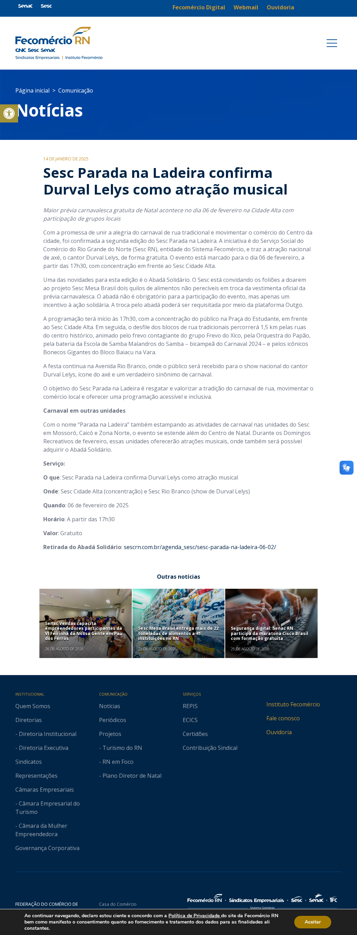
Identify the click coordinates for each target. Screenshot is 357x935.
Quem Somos (32, 706)
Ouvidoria (279, 732)
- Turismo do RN (120, 748)
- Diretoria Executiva (41, 748)
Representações (36, 775)
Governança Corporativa (47, 848)
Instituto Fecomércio (293, 704)
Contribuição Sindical (210, 748)
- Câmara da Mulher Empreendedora (41, 830)
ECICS (190, 720)
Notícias (49, 110)
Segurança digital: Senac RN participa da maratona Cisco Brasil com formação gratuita (269, 633)
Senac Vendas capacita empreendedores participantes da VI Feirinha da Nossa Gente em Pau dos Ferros (83, 630)
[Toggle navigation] (332, 43)
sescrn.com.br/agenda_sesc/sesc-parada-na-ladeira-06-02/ (200, 547)
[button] (9, 113)
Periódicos (112, 720)
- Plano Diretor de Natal (130, 775)
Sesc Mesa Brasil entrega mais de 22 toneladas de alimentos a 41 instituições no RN (178, 633)
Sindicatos (28, 762)
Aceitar (313, 922)
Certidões (195, 734)
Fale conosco (283, 718)
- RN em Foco (116, 762)
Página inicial (32, 90)
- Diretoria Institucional (45, 734)
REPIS (190, 706)
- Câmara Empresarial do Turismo (47, 808)
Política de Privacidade (194, 915)
